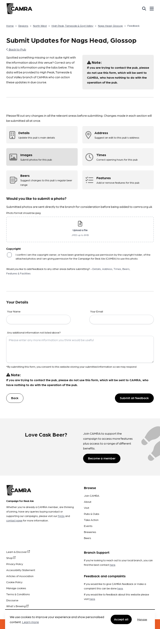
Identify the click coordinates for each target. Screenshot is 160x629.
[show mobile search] (144, 8)
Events (88, 525)
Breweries (90, 531)
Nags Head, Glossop (110, 25)
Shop (9, 557)
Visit (86, 507)
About (87, 501)
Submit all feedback (134, 398)
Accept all (121, 619)
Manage (142, 619)
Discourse (12, 600)
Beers (87, 537)
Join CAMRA (91, 495)
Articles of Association (20, 575)
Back (15, 398)
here (112, 564)
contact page (14, 520)
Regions (23, 25)
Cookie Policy (14, 582)
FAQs (61, 515)
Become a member (102, 458)
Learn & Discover (17, 551)
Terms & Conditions (18, 594)
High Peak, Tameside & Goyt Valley (72, 25)
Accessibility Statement (20, 569)
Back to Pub (17, 49)
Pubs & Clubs (91, 513)
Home (10, 25)
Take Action (91, 519)
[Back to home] (19, 8)
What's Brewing (16, 606)
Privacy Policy (14, 563)
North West (40, 25)
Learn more (30, 622)
